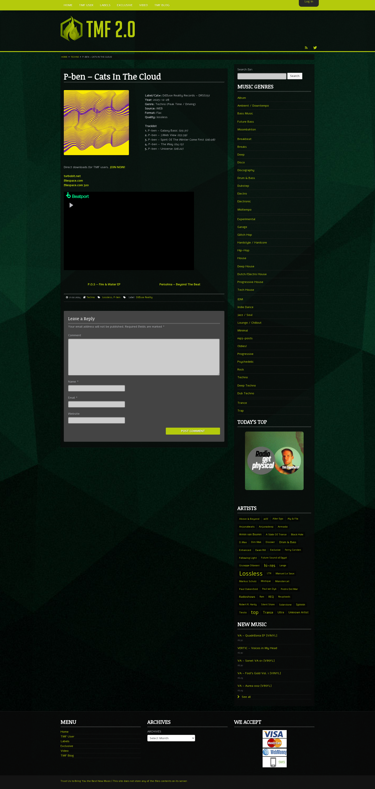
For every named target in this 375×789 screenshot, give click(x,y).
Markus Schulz (248, 581)
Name (73, 382)
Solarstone (285, 604)
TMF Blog (67, 755)
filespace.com (73, 181)
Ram (262, 596)
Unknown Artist (298, 612)
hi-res (269, 565)
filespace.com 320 (76, 185)
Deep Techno (246, 385)
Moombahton (246, 129)
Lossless (107, 297)
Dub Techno (245, 393)
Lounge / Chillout (249, 323)
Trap (240, 411)
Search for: (245, 69)
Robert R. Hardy (248, 604)
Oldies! (242, 346)
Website (74, 414)
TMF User (67, 736)
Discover (270, 542)
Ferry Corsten (293, 550)
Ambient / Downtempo (253, 106)
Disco (241, 162)
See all (246, 697)
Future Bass (245, 122)
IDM (240, 299)
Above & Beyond (249, 519)
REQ (271, 597)
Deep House (245, 266)
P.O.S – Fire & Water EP (104, 284)
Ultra (281, 612)
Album (241, 98)
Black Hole (297, 534)
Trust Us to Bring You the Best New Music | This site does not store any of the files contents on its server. (124, 781)
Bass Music (245, 113)
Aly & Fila (293, 518)
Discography (245, 170)
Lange (283, 565)
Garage (242, 227)
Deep (241, 155)
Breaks (242, 147)
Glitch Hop (244, 235)
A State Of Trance (276, 534)
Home (64, 56)
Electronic (244, 201)
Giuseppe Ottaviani (249, 565)
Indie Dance (245, 307)
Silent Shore (268, 604)
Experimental (246, 219)
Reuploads (284, 596)
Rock (240, 369)
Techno (75, 56)
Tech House (245, 290)
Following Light (248, 558)
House (241, 258)
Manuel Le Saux (285, 573)
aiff (266, 519)
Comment (74, 335)
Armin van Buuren (250, 534)
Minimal (242, 330)
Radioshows (247, 597)
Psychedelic (245, 362)
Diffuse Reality (144, 297)
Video (65, 751)
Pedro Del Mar (289, 589)
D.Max (243, 542)
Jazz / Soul (244, 315)
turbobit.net (72, 176)
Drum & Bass (246, 178)
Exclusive (275, 550)
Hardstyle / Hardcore (252, 242)
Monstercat (282, 581)
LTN (269, 573)
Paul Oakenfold (248, 589)
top (254, 612)
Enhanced (245, 550)
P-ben (116, 297)
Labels (65, 741)
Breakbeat (244, 139)
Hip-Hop (243, 250)
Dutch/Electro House (252, 274)
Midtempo (244, 210)
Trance (242, 403)
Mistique (266, 581)
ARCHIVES (154, 731)
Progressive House (250, 282)
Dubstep (243, 186)
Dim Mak (256, 542)
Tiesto (243, 612)
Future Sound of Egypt (274, 557)
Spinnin (300, 604)
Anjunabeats (247, 526)
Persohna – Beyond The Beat (180, 284)
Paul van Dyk (269, 589)
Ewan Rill (260, 550)
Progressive (245, 354)
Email (72, 398)
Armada (283, 526)
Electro (242, 194)
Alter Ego (278, 518)
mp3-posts (245, 338)
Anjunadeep (266, 526)
